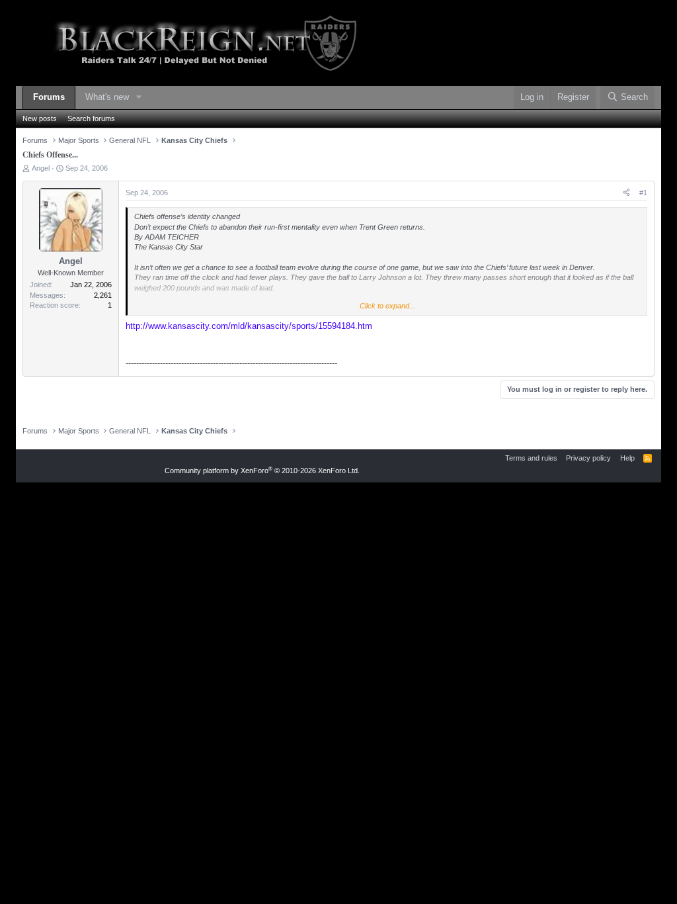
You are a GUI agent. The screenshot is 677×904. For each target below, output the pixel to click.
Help (627, 458)
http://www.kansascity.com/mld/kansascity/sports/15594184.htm (249, 326)
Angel (41, 168)
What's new (107, 97)
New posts (39, 118)
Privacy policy (588, 458)
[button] (138, 97)
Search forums (91, 118)
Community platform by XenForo (262, 471)
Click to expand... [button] (387, 306)
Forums (49, 97)
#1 (643, 193)
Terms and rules (531, 458)
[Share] (626, 193)
